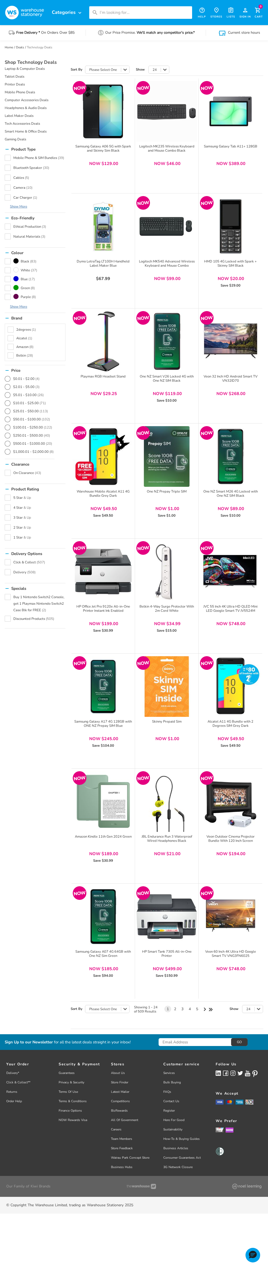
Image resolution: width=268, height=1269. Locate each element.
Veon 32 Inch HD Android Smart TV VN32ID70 (231, 378)
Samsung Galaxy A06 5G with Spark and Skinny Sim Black (103, 148)
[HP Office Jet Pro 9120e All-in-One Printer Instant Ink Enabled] (103, 571)
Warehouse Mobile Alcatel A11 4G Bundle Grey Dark (103, 493)
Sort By (76, 70)
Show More (18, 206)
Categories (67, 12)
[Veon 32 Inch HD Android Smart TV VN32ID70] (230, 341)
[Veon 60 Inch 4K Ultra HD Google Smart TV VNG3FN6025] (230, 916)
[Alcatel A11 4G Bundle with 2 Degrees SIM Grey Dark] (230, 686)
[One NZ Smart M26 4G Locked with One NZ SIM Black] (230, 456)
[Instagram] (233, 1073)
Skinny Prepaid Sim (167, 721)
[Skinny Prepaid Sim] (166, 686)
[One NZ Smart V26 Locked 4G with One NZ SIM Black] (166, 341)
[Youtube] (247, 1073)
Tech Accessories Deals (22, 123)
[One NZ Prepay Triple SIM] (166, 456)
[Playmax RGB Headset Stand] (103, 341)
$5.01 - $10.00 (28, 395)
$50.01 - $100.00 (31, 419)
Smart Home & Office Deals (26, 131)
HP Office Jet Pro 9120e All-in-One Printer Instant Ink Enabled (103, 608)
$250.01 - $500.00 (31, 435)
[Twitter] (240, 1073)
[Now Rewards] (229, 1130)
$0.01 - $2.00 (26, 378)
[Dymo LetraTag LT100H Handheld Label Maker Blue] (103, 226)
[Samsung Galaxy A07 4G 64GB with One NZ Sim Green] (103, 916)
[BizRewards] (220, 1129)
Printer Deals (15, 84)
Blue (28, 279)
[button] (252, 1255)
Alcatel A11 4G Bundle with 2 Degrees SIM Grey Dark (230, 723)
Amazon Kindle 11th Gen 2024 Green (103, 836)
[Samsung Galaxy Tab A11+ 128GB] (230, 111)
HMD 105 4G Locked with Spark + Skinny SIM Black (230, 263)
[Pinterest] (255, 1073)
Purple (28, 297)
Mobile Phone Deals (20, 92)
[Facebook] (225, 1073)
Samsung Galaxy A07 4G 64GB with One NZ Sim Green (103, 953)
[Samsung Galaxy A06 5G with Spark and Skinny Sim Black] (103, 111)
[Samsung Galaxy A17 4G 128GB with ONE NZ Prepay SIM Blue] (103, 686)
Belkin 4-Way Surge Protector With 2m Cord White (166, 608)
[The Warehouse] (141, 1186)
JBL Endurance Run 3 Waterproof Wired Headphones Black (167, 838)
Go (239, 1042)
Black (28, 261)
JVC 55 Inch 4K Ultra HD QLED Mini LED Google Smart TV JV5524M (230, 608)
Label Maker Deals (19, 115)
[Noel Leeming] (247, 1186)
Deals (20, 47)
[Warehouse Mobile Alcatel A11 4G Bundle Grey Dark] (103, 456)
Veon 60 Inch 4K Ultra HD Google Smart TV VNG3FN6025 (230, 953)
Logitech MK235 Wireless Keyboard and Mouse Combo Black (166, 148)
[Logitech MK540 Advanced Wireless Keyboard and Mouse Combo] (166, 226)
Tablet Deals (14, 76)
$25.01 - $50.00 (30, 411)
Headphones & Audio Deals (26, 108)
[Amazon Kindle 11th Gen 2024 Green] (103, 801)
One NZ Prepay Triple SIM (167, 491)
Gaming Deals (15, 139)
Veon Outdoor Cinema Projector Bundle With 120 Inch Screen (230, 838)
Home (9, 47)
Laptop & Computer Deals (25, 68)
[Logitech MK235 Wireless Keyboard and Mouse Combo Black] (166, 111)
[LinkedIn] (218, 1073)
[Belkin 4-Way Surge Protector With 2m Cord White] (166, 571)
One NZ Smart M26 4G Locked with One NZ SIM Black (230, 493)
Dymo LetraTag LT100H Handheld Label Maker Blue (103, 263)
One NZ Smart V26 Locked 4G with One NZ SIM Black (167, 378)
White (29, 270)
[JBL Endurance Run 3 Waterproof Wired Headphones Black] (166, 801)
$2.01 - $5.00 (26, 387)
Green (28, 288)
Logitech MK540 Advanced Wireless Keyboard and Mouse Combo (167, 263)
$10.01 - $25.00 (29, 403)
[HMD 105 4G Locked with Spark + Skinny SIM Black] (230, 226)
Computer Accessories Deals (26, 100)
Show (140, 70)
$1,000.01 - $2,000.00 (33, 451)
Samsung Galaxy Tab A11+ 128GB (230, 146)
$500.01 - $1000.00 (32, 443)
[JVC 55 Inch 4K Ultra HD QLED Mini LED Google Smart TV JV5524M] (230, 571)
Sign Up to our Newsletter (29, 1042)
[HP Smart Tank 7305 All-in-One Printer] (166, 916)
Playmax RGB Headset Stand (103, 376)
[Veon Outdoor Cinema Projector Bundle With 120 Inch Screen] (230, 801)
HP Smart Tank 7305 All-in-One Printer (167, 953)
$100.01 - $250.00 (32, 427)
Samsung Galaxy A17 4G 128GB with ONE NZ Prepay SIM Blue (103, 723)
